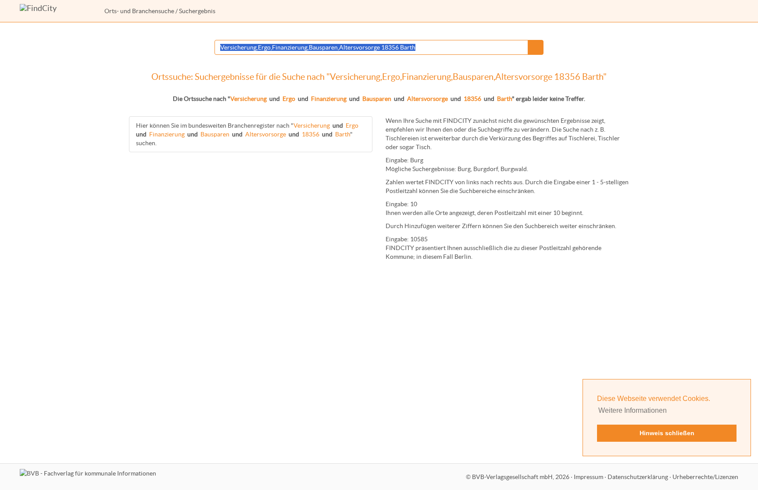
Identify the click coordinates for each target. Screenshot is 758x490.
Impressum (588, 476)
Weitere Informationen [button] (632, 410)
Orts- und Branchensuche (139, 10)
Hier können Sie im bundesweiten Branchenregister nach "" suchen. (247, 134)
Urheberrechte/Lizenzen (705, 476)
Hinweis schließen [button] (667, 432)
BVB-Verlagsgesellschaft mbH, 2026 (520, 476)
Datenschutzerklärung (638, 476)
